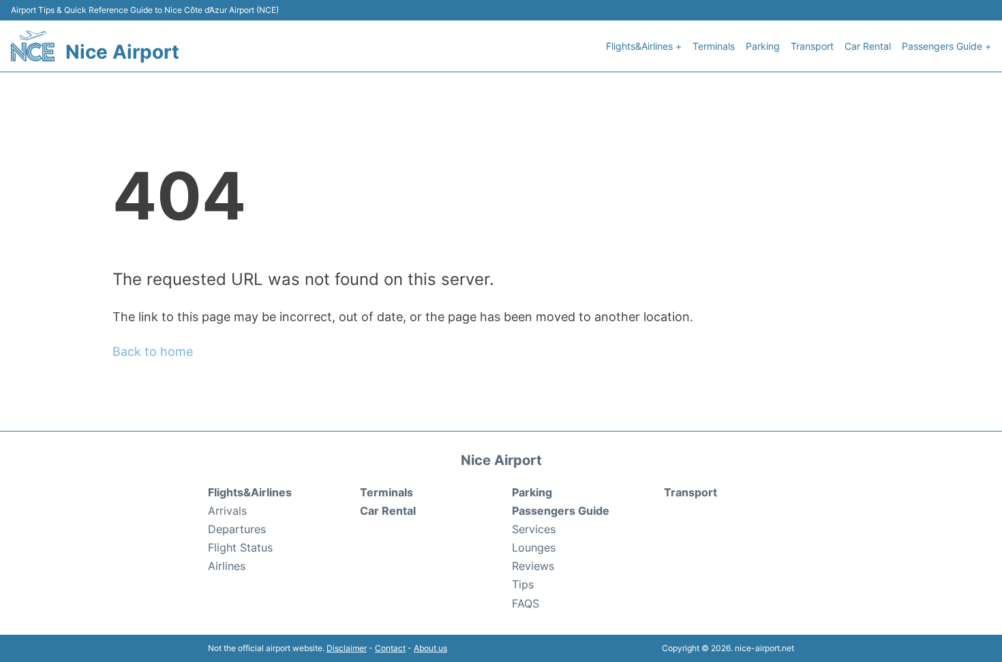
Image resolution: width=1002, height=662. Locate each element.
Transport (812, 46)
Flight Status (240, 547)
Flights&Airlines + (644, 46)
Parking (763, 46)
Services (534, 529)
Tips (523, 584)
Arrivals (227, 510)
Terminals (714, 46)
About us (430, 648)
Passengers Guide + (946, 46)
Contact (390, 648)
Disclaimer (347, 648)
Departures (237, 529)
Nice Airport (122, 51)
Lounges (534, 547)
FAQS (525, 603)
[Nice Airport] (33, 46)
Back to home (152, 351)
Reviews (533, 566)
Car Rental (868, 46)
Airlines (226, 566)
